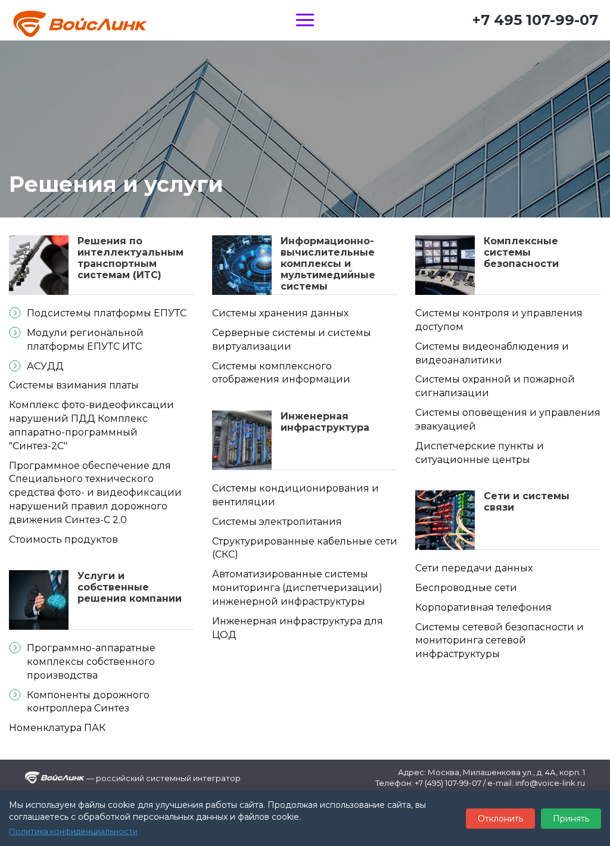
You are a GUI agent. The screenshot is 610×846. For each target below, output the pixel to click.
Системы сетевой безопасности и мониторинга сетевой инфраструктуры (499, 640)
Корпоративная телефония (483, 607)
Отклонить (500, 818)
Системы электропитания (277, 521)
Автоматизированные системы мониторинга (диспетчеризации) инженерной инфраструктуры (297, 587)
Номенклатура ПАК (57, 727)
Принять (571, 818)
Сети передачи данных (474, 568)
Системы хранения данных (280, 313)
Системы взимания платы (74, 385)
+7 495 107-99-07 (535, 20)
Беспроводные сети (466, 587)
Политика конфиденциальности (73, 831)
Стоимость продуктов (63, 539)
